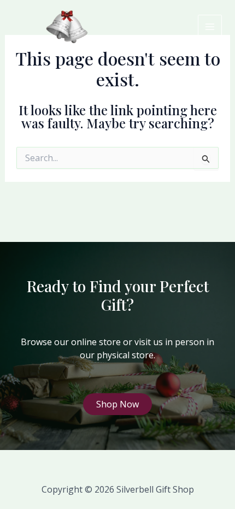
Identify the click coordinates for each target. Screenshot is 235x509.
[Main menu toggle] (210, 27)
